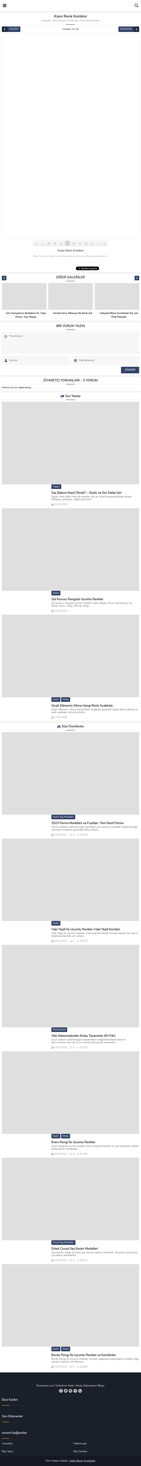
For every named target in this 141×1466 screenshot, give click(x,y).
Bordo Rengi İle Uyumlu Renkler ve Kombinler (83, 1355)
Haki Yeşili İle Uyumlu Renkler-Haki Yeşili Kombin (85, 929)
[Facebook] (61, 1391)
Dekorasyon (59, 1029)
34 (74, 243)
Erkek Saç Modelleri (63, 1242)
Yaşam (56, 486)
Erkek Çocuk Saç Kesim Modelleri (74, 1248)
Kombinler (89, 1461)
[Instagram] (70, 1391)
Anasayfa (46, 21)
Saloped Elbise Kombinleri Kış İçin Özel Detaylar (119, 315)
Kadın (56, 593)
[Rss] (80, 1391)
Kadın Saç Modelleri (63, 817)
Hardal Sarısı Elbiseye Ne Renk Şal (72, 313)
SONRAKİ (126, 29)
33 (67, 243)
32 (61, 243)
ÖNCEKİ (14, 29)
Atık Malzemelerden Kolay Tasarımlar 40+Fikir (83, 1036)
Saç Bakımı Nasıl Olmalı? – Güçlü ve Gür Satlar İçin (86, 492)
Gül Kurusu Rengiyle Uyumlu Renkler (77, 599)
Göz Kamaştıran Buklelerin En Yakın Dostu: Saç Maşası (26, 315)
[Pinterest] (75, 1391)
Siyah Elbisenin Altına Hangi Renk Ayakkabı (82, 705)
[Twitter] (66, 1391)
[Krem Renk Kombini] (70, 136)
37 (92, 243)
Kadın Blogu (76, 1461)
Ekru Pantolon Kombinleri (65, 21)
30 (49, 243)
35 (80, 243)
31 (55, 243)
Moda (66, 699)
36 (86, 243)
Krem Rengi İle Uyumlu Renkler (73, 1142)
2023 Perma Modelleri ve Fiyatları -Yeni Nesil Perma (87, 823)
